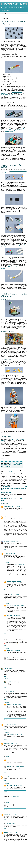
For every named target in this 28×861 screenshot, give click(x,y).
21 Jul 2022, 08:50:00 (16, 681)
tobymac (6, 668)
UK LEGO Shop (20, 130)
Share (2, 500)
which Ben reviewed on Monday (9, 94)
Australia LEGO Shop (9, 130)
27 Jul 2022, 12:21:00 (19, 805)
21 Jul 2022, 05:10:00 (11, 724)
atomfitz (6, 832)
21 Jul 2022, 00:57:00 (10, 691)
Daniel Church (7, 506)
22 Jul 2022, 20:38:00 (11, 814)
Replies (7, 562)
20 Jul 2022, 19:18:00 (11, 553)
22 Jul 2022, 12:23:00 (17, 785)
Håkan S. (9, 704)
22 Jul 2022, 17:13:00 (16, 704)
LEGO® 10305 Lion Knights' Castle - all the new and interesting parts (11, 464)
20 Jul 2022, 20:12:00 (14, 594)
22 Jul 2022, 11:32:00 (17, 615)
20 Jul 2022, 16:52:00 (14, 541)
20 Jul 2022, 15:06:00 (16, 517)
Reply (5, 512)
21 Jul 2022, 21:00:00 (14, 796)
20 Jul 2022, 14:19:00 (15, 506)
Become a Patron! (7, 471)
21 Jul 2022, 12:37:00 (13, 743)
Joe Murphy (6, 541)
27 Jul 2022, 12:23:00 (19, 657)
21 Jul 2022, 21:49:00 (16, 581)
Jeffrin (5, 553)
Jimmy (8, 650)
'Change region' (9, 131)
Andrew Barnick (7, 517)
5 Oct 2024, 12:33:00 (12, 832)
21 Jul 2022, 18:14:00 (10, 776)
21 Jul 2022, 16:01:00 (15, 759)
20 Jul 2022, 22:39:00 (14, 638)
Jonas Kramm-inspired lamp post (12, 328)
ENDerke (9, 581)
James (5, 814)
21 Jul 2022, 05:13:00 (15, 650)
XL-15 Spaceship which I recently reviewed (13, 245)
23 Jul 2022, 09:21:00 (10, 823)
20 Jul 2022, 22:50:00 (13, 668)
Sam (5, 776)
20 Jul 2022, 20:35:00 (19, 605)
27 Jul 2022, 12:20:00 (19, 734)
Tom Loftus (10, 657)
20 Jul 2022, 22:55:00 (19, 564)
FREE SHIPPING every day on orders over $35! (15, 487)
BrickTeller (9, 615)
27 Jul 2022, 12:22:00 (19, 766)
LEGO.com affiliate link (5, 10)
